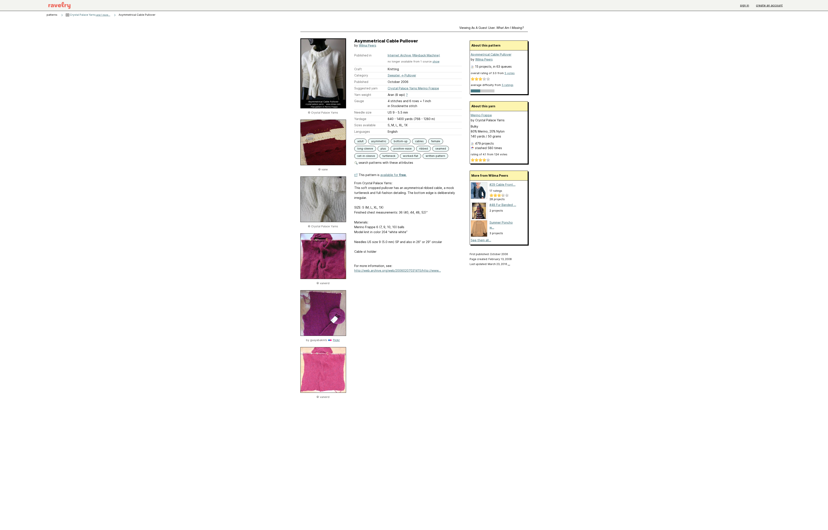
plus (383, 148)
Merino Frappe (481, 115)
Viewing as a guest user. (491, 28)
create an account (769, 5)
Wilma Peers (367, 45)
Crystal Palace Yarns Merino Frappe (413, 88)
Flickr (336, 340)
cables (419, 141)
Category (361, 75)
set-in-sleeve (366, 155)
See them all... (481, 240)
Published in (363, 55)
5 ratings (507, 85)
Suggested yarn (366, 88)
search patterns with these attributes (385, 162)
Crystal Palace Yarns (89, 14)
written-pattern (435, 155)
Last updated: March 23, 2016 (490, 264)
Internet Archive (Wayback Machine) (414, 55)
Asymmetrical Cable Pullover (491, 54)
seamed (440, 148)
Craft (358, 69)
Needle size (363, 112)
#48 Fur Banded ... (502, 205)
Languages (362, 131)
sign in (744, 5)
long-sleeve (365, 148)
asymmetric (378, 141)
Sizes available (365, 125)
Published (361, 82)
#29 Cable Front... (502, 184)
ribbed (423, 148)
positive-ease (403, 148)
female (435, 141)
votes (510, 73)
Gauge (359, 101)
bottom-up (401, 141)
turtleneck (389, 155)
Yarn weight (362, 95)
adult (360, 141)
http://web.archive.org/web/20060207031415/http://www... (397, 270)
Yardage (360, 119)
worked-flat (410, 155)
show (436, 61)
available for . (393, 175)
